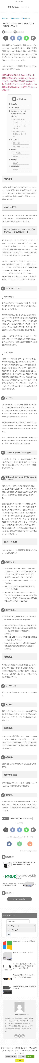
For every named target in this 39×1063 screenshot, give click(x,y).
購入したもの (15, 139)
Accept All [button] (30, 1056)
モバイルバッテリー (18, 119)
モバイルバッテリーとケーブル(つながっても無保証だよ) (18, 113)
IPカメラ (6, 818)
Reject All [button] (21, 1056)
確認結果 (15, 163)
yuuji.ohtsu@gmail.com (19, 1014)
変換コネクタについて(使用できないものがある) (19, 134)
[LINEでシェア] (26, 38)
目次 (19, 99)
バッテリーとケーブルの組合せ (19, 127)
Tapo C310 (15, 818)
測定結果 (15, 156)
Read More (20, 1060)
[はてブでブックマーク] (19, 38)
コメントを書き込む (19, 899)
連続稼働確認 (15, 166)
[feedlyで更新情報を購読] (19, 843)
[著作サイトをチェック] (9, 843)
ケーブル (15, 123)
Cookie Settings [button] (11, 1056)
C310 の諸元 (15, 107)
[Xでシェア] (5, 38)
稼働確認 (14, 159)
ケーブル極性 (17, 153)
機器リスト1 (16, 143)
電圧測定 (14, 149)
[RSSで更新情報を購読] (29, 843)
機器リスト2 (16, 146)
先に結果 (14, 104)
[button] (33, 38)
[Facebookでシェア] (12, 38)
